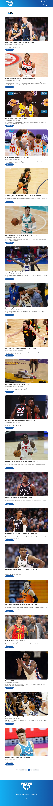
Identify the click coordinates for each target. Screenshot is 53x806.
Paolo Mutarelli (9, 44)
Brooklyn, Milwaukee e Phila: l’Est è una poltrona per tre (21, 272)
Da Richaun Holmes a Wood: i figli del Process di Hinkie (21, 533)
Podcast (21, 44)
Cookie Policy (34, 794)
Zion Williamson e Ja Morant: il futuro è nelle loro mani (21, 717)
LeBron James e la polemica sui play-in (16, 118)
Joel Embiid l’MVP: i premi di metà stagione (17, 681)
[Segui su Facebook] (41, 1)
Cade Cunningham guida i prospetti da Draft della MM (21, 604)
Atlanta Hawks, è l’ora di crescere (15, 640)
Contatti (18, 794)
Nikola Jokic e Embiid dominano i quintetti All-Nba (19, 42)
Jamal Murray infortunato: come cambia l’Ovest (19, 308)
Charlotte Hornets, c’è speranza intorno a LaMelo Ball (21, 235)
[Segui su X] (47, 1)
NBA (19, 44)
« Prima (22, 769)
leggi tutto (9, 49)
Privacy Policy (25, 794)
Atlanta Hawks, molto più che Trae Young (17, 157)
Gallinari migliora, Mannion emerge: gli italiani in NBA (20, 348)
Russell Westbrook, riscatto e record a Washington (20, 78)
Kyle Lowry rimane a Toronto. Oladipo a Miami (18, 497)
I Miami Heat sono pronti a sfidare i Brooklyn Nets (20, 420)
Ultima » (36, 769)
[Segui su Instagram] (44, 1)
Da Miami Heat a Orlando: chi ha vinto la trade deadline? (21, 461)
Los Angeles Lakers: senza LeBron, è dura (17, 384)
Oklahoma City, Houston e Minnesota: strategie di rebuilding (23, 195)
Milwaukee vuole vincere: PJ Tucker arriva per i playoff (21, 569)
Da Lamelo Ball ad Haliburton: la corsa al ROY (18, 757)
